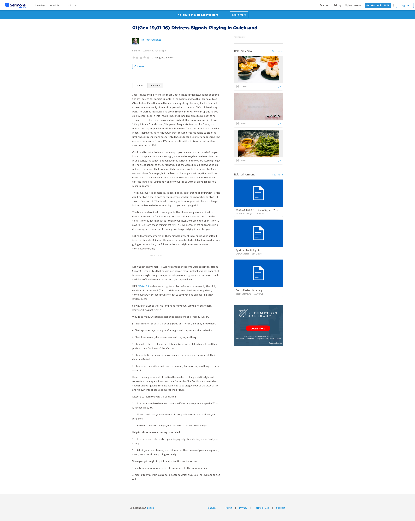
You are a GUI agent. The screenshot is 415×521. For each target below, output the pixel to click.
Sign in (405, 5)
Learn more (239, 15)
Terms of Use (261, 507)
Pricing (337, 5)
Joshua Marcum (243, 293)
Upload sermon (353, 5)
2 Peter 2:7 (143, 286)
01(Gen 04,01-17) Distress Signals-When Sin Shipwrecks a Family (271, 210)
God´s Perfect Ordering (249, 290)
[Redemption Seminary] (258, 325)
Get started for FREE (377, 5)
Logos (150, 507)
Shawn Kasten (242, 253)
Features (325, 5)
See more (277, 51)
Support (280, 507)
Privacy (243, 507)
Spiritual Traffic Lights (248, 250)
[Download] (280, 87)
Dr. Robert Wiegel (151, 39)
